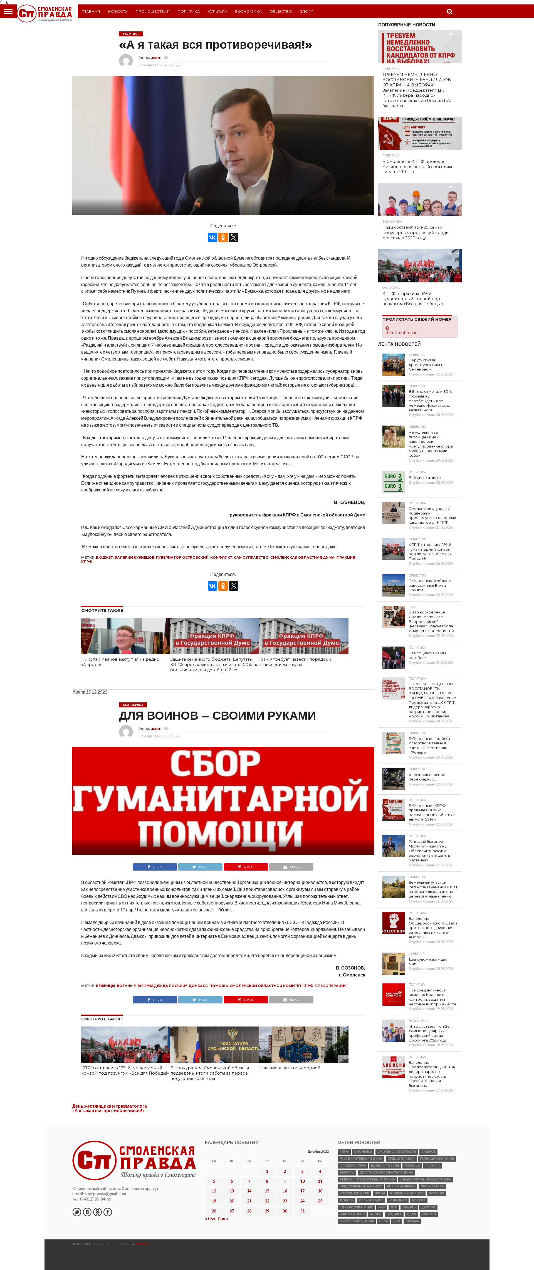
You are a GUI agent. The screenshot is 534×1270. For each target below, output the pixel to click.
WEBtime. (143, 1244)
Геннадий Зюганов (437, 1158)
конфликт (221, 557)
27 (231, 1211)
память (409, 1207)
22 (267, 1201)
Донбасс (198, 986)
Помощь (218, 986)
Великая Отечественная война (367, 1179)
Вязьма (412, 1221)
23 (285, 1201)
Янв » (223, 1218)
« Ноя (210, 1218)
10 (302, 1181)
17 (302, 1191)
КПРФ (344, 1152)
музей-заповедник (357, 1221)
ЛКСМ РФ (432, 1165)
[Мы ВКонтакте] (87, 1211)
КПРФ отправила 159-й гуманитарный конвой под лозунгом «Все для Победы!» (125, 1070)
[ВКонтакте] (212, 237)
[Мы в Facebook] (107, 1211)
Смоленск (363, 1152)
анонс (375, 1214)
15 (267, 1191)
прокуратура (432, 1186)
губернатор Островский (182, 557)
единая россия (385, 1165)
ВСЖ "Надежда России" (162, 986)
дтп (393, 1207)
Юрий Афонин (352, 1214)
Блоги (306, 11)
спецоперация (331, 986)
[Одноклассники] (223, 237)
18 (320, 1191)
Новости (118, 11)
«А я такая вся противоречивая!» (108, 1110)
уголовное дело (354, 1193)
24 (302, 1201)
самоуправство (251, 557)
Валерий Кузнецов (134, 557)
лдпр (411, 1214)
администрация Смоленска (425, 1179)
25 (320, 1201)
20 (231, 1201)
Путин (380, 1193)
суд (396, 1221)
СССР (383, 1221)
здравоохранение (356, 1207)
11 (320, 1181)
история (436, 1193)
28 (249, 1211)
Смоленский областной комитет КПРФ (271, 986)
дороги (346, 1200)
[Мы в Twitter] (76, 1211)
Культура (217, 11)
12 (214, 1191)
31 (302, 1211)
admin (156, 57)
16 (285, 1191)
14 (249, 1191)
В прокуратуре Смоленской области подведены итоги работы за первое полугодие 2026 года (209, 1073)
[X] (233, 237)
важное (428, 1152)
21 (249, 1201)
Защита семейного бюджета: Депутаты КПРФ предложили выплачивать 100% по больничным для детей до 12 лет (214, 664)
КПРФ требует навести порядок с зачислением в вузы (295, 662)
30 (285, 1211)
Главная (91, 11)
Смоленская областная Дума (302, 557)
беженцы (105, 986)
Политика (188, 11)
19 (214, 1201)
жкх (381, 1207)
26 (214, 1211)
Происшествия (153, 11)
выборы (347, 1172)
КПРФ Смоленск (401, 1186)
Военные (126, 986)
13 (231, 1191)
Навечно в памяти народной (289, 1067)
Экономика (248, 11)
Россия (419, 1200)
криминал (398, 1200)
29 (267, 1211)
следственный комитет (361, 1186)
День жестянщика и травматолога (109, 1106)
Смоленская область (396, 1152)
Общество (281, 11)
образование (371, 1200)
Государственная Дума (361, 1158)
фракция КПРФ (353, 1165)
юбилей (429, 1214)
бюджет (104, 557)
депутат (428, 1207)
